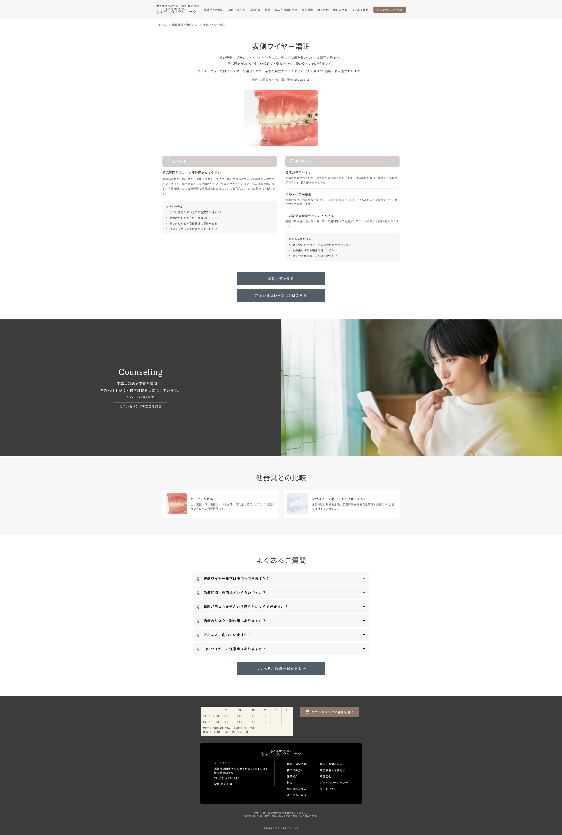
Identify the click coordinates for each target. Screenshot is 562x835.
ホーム (162, 24)
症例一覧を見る (281, 278)
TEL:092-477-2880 (226, 778)
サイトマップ (328, 788)
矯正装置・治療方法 (184, 24)
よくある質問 (359, 9)
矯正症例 (323, 9)
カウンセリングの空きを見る (140, 406)
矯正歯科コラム (297, 788)
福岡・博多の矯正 (298, 764)
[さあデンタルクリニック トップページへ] (176, 11)
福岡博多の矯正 (214, 9)
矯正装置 (307, 9)
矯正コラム (340, 9)
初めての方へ (236, 9)
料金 (268, 9)
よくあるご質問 (297, 795)
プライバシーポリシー (334, 782)
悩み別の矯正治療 (286, 9)
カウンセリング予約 (389, 9)
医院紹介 (255, 9)
